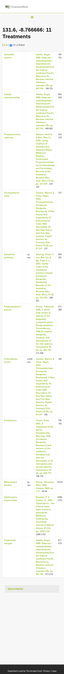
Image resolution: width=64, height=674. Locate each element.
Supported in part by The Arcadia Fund (25, 671)
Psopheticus (10, 420)
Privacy (46, 671)
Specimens (15, 588)
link (6, 45)
